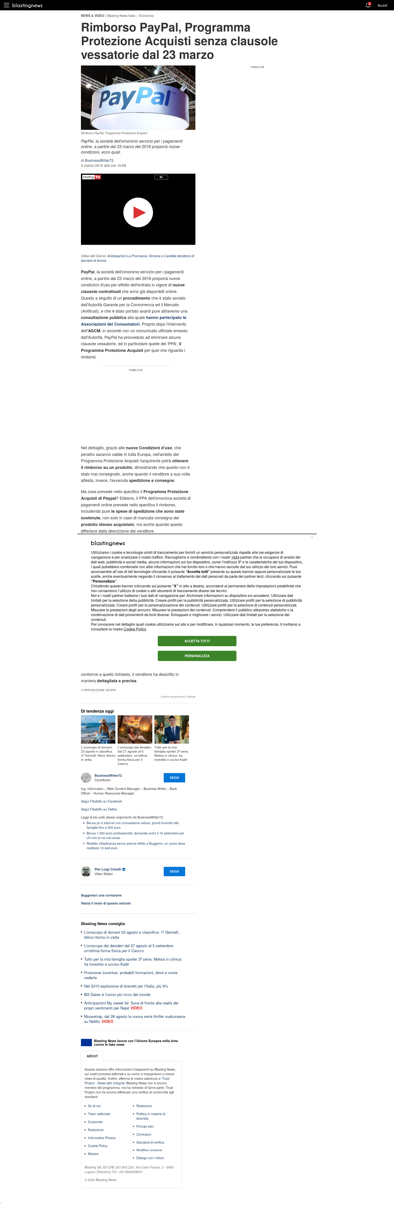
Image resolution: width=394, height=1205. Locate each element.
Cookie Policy (135, 629)
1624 (235, 557)
